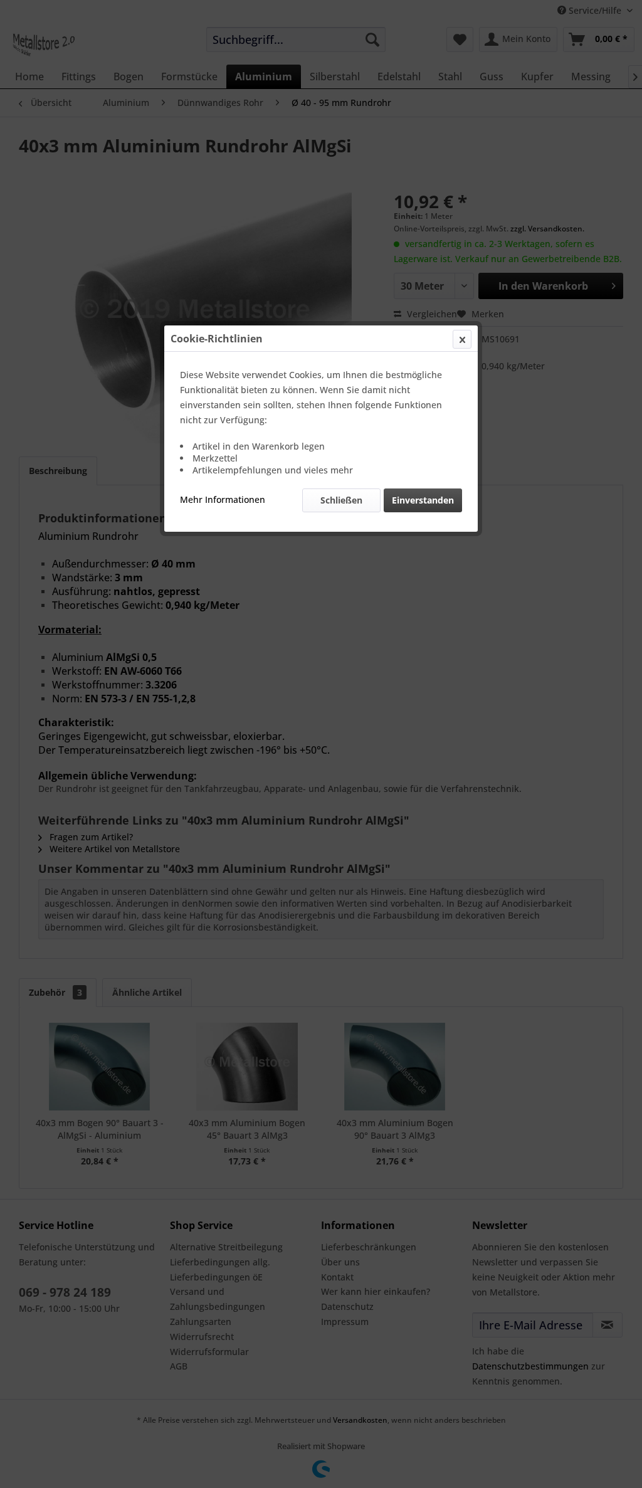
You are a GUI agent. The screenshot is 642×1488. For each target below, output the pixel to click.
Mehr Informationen (222, 499)
